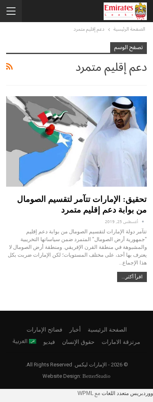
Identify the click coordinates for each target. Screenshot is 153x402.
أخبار (75, 330)
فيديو (49, 342)
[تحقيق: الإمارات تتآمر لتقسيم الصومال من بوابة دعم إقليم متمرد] (76, 141)
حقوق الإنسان (78, 342)
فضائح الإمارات (44, 330)
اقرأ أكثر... (132, 277)
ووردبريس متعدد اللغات (127, 393)
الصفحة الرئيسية (107, 330)
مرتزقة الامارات (121, 342)
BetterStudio (96, 376)
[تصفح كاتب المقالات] (143, 221)
